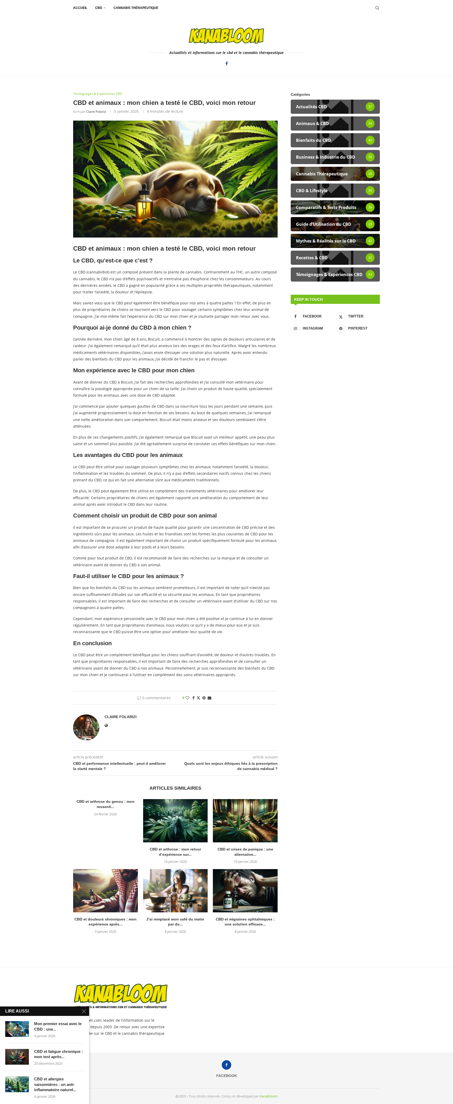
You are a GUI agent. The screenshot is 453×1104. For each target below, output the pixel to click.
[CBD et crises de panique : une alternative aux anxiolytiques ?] (245, 820)
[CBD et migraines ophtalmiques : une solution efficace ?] (245, 890)
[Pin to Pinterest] (204, 697)
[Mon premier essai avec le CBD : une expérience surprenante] (17, 1029)
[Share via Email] (209, 697)
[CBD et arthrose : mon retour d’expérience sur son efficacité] (175, 820)
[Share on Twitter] (198, 697)
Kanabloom (269, 1096)
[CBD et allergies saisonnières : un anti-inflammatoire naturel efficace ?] (17, 1084)
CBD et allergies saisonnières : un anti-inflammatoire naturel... (55, 1084)
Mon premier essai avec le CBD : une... (58, 1026)
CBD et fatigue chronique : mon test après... (58, 1054)
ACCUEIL (80, 8)
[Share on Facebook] (193, 697)
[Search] (377, 7)
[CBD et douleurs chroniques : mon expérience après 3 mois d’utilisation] (105, 890)
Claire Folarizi (96, 111)
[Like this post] (187, 697)
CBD (98, 8)
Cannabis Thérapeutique (136, 8)
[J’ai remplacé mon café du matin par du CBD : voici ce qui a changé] (175, 890)
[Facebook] (226, 63)
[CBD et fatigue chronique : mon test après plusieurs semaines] (17, 1057)
